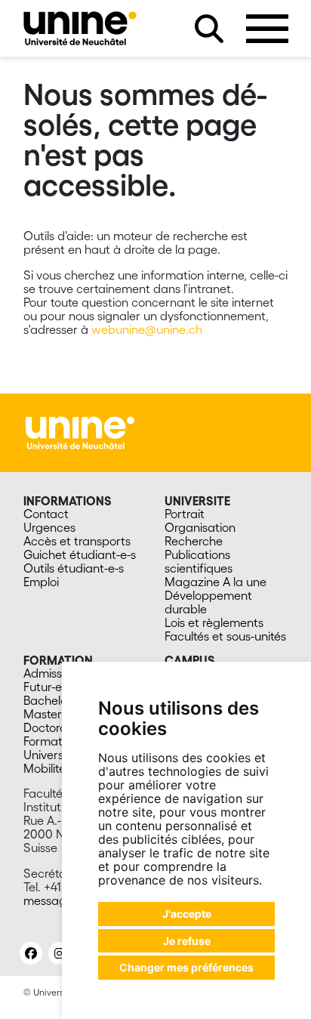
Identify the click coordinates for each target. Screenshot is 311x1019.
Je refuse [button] (187, 940)
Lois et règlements (214, 622)
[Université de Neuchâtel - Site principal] (80, 431)
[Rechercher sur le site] (209, 28)
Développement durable (208, 602)
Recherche (194, 541)
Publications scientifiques (198, 561)
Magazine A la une (215, 581)
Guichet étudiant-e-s (79, 554)
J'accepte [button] (186, 913)
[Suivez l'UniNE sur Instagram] (59, 953)
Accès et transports (77, 541)
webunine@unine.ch (146, 329)
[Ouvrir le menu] (267, 28)
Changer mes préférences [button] (186, 967)
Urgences (49, 527)
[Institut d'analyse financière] (80, 28)
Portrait (185, 513)
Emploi (41, 581)
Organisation (200, 527)
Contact (46, 513)
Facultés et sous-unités (225, 636)
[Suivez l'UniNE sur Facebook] (31, 953)
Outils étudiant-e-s (73, 568)
